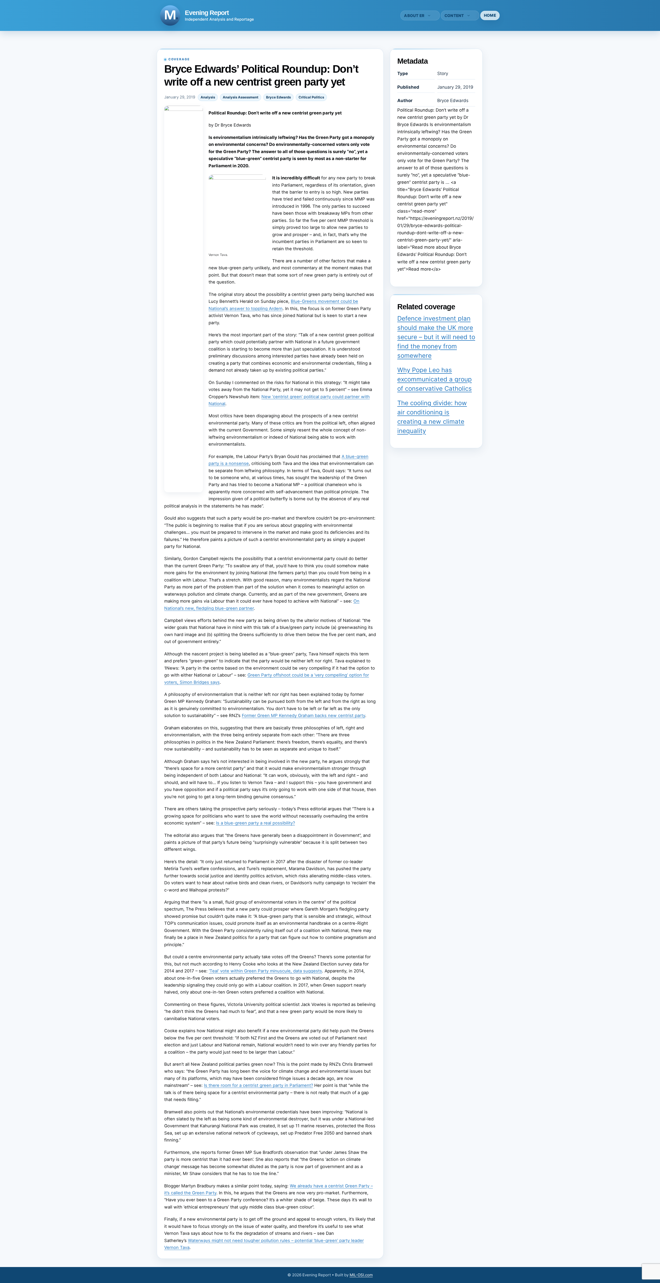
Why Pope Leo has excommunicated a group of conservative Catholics (434, 379)
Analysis (208, 97)
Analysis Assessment (240, 97)
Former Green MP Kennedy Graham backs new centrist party (303, 715)
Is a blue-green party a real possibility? (255, 823)
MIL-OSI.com (361, 1274)
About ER (414, 15)
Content (454, 15)
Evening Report (207, 12)
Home (490, 15)
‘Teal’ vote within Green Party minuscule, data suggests (265, 970)
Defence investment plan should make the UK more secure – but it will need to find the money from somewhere (436, 337)
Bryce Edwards (278, 97)
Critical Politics (311, 97)
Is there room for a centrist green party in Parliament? (258, 1085)
